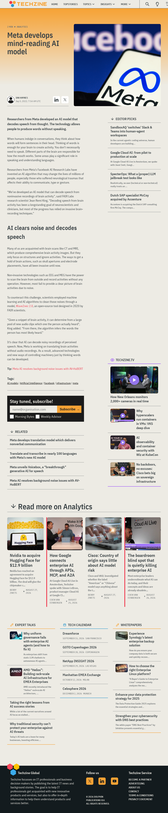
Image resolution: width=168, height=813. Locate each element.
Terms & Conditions (141, 795)
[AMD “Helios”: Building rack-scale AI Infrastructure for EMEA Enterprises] (16, 681)
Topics (87, 4)
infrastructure (63, 383)
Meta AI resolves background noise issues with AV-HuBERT (48, 369)
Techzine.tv (125, 360)
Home (54, 4)
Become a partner (140, 779)
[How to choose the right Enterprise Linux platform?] (122, 675)
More (124, 4)
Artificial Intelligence (31, 383)
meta (75, 383)
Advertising (137, 783)
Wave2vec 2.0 (24, 306)
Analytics (22, 26)
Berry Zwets (13, 591)
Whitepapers (131, 625)
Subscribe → (70, 409)
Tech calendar (79, 625)
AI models (12, 383)
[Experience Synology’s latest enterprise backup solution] (122, 645)
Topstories (70, 4)
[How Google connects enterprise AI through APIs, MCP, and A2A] (65, 533)
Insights (106, 4)
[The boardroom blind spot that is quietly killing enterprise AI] (143, 533)
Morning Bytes (24, 416)
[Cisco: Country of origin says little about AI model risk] (103, 533)
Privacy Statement (140, 799)
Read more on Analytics (55, 506)
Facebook (49, 383)
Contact (134, 791)
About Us (134, 787)
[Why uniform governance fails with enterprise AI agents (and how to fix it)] (16, 647)
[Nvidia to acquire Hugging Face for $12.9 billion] (25, 533)
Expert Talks (25, 625)
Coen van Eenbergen (56, 601)
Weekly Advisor (51, 416)
